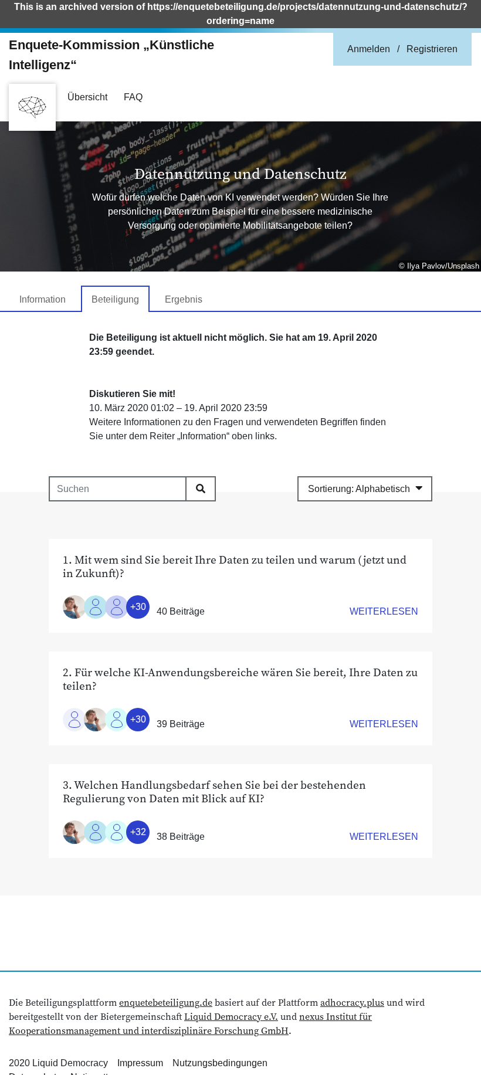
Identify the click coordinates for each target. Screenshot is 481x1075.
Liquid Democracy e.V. (231, 1016)
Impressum (140, 1063)
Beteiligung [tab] (115, 299)
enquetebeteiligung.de (165, 1002)
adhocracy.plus (352, 1002)
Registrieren (432, 49)
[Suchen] (200, 488)
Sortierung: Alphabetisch (359, 489)
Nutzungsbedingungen (219, 1063)
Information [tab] (42, 299)
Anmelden (368, 49)
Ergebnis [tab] (183, 299)
